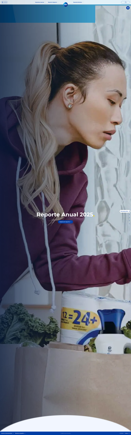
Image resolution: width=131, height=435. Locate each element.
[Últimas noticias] (129, 214)
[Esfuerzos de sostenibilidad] (129, 220)
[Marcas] (129, 217)
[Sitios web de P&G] (129, 223)
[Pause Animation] (128, 8)
